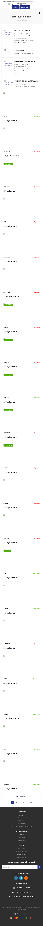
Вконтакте (16, 878)
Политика (21, 823)
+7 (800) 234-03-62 (23, 888)
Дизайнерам (21, 857)
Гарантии (21, 840)
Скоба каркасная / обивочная (25, 86)
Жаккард (24, 34)
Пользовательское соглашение (21, 826)
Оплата (21, 835)
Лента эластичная (22, 84)
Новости (21, 815)
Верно (15, 7)
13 (27, 802)
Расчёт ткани (21, 854)
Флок (16, 42)
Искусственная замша (22, 36)
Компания (22, 811)
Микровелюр (19, 40)
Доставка (21, 837)
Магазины (21, 821)
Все (31, 802)
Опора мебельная (26, 53)
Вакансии (21, 818)
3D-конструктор (21, 852)
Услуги (21, 845)
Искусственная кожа (21, 38)
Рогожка (29, 40)
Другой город (24, 7)
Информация (21, 831)
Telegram (21, 878)
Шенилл (23, 42)
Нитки (16, 53)
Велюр (17, 34)
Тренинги (21, 849)
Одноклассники (26, 878)
